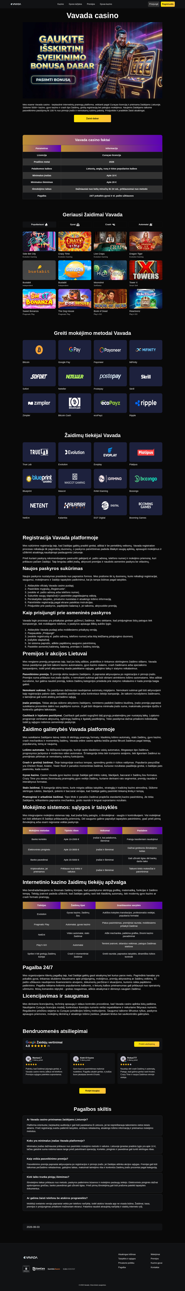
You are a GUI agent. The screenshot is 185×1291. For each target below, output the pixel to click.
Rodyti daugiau (92, 1091)
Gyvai (73, 224)
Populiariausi (37, 224)
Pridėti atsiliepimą (147, 1044)
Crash (108, 224)
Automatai (144, 224)
